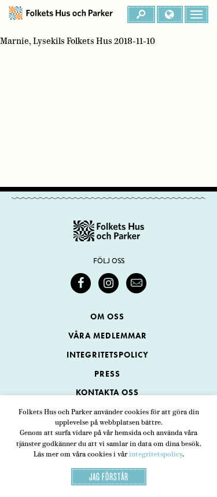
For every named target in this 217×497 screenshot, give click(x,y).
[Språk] (170, 14)
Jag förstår (108, 476)
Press (107, 374)
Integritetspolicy (108, 355)
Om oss (107, 317)
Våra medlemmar (107, 336)
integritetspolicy (155, 454)
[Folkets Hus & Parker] (61, 14)
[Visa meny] (196, 14)
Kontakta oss (107, 392)
